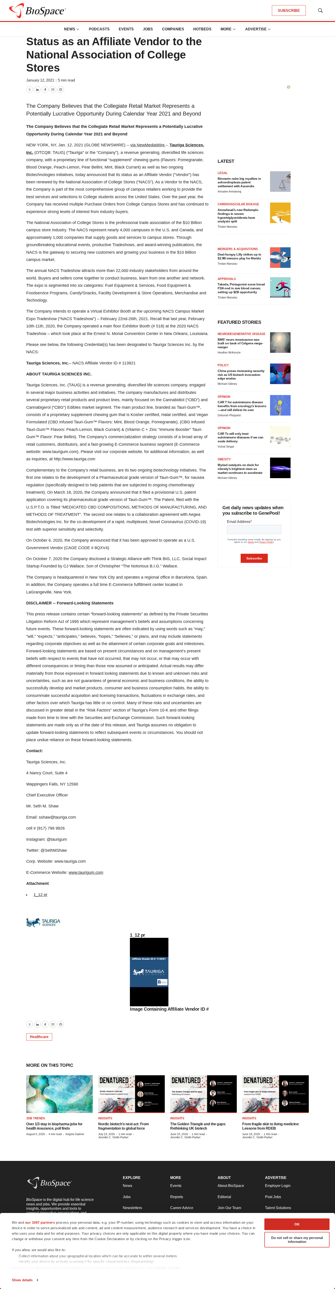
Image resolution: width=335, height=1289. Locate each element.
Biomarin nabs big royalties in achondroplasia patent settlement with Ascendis (239, 182)
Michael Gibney (227, 383)
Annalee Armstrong (229, 191)
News (69, 29)
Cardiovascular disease (238, 204)
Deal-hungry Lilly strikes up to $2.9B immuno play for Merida (239, 256)
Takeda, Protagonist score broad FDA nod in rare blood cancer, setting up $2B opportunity (241, 288)
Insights (105, 1118)
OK (297, 1224)
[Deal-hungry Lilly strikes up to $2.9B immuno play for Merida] (280, 257)
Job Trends (35, 1118)
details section (167, 1268)
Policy (223, 365)
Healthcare (39, 1037)
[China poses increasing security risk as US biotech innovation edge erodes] (280, 374)
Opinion (224, 396)
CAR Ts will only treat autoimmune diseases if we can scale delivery (240, 437)
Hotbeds (202, 29)
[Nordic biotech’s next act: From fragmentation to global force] (131, 1094)
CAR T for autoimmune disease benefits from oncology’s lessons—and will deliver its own (242, 406)
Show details (22, 1280)
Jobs (148, 29)
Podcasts (99, 29)
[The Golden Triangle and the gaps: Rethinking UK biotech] (203, 1094)
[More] (78, 29)
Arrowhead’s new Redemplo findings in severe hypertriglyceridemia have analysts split (238, 215)
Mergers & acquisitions (238, 249)
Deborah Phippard (229, 415)
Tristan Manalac (227, 226)
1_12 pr (40, 894)
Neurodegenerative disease (241, 334)
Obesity (224, 459)
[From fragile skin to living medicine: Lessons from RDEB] (275, 1094)
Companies (173, 29)
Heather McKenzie (229, 352)
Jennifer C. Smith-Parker (113, 1137)
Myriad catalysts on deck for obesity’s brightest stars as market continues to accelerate (240, 468)
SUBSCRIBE (289, 11)
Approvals (227, 279)
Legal (223, 173)
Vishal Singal (226, 446)
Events (126, 29)
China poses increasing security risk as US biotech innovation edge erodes (241, 374)
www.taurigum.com (86, 872)
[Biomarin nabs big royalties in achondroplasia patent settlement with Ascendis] (280, 181)
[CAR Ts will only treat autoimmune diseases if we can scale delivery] (280, 436)
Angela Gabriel (74, 1134)
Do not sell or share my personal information (297, 1240)
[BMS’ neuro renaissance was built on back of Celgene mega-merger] (280, 342)
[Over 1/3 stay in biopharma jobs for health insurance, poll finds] (59, 1094)
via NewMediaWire (147, 145)
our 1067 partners (40, 1222)
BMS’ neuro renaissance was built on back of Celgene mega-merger (240, 343)
